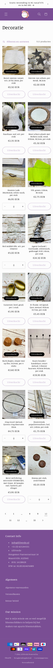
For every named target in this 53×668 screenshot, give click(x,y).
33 (34, 520)
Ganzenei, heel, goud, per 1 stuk (14, 306)
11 (10, 520)
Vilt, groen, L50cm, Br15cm (39, 191)
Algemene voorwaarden (17, 587)
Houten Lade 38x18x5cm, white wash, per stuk (13, 192)
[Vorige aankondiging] (5, 4)
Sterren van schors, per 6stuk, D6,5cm (39, 79)
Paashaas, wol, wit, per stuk (13, 135)
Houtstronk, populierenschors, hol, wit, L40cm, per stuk (39, 424)
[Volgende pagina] (42, 520)
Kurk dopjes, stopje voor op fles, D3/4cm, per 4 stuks (13, 363)
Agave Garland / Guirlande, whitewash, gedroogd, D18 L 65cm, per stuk (39, 250)
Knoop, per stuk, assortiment (39, 479)
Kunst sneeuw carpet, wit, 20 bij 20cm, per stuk (14, 80)
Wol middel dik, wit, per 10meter (13, 247)
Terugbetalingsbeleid (23, 658)
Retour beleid (12, 600)
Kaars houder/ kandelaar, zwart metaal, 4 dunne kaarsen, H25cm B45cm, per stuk (39, 366)
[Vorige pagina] (5, 513)
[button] (6, 14)
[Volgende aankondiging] (48, 4)
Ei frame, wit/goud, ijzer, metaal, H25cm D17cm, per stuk (39, 307)
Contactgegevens (41, 658)
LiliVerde (24, 654)
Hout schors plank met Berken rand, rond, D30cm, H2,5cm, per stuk (39, 136)
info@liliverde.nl (20, 542)
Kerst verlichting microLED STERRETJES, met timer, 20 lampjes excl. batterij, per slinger (13, 483)
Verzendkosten (12, 594)
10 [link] (46, 513)
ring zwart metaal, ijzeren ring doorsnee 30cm (13, 424)
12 (18, 520)
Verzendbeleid (28, 662)
